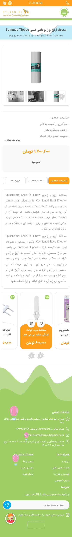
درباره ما (65, 461)
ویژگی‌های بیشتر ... (12, 140)
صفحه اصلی (59, 35)
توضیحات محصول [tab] (59, 180)
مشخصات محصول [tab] (37, 180)
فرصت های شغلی (60, 468)
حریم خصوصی (62, 480)
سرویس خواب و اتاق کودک (34, 35)
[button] (10, 96)
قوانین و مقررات (61, 474)
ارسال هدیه (27, 474)
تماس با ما (28, 461)
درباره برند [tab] (15, 180)
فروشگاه (49, 35)
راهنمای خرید (26, 468)
